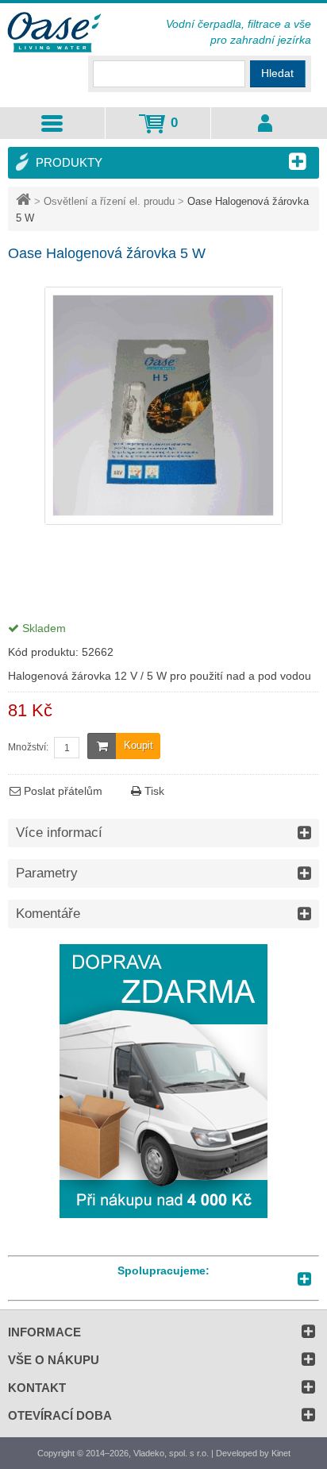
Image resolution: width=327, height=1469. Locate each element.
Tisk (152, 791)
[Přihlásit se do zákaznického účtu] (264, 123)
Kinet (280, 1453)
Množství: (28, 747)
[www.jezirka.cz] (55, 33)
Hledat (277, 73)
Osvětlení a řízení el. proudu (109, 201)
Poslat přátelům (61, 791)
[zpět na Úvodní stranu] (25, 201)
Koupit (138, 745)
